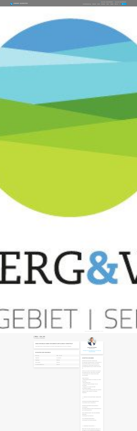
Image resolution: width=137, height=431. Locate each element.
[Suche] (120, 4)
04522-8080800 (109, 2)
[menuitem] (87, 4)
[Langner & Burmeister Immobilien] (19, 4)
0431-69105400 (123, 2)
